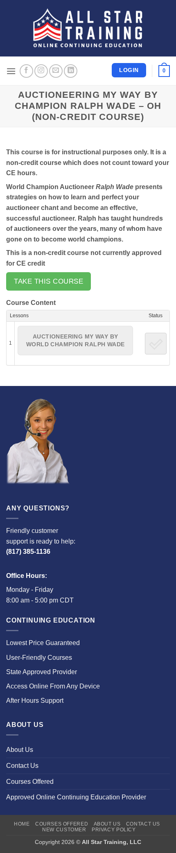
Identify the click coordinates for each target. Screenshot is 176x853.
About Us (19, 749)
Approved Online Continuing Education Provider (76, 797)
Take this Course (48, 281)
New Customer (64, 830)
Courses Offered (30, 781)
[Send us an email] (56, 71)
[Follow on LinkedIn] (70, 71)
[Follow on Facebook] (26, 71)
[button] (11, 71)
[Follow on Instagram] (41, 71)
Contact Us (22, 765)
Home (21, 824)
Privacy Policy (114, 830)
